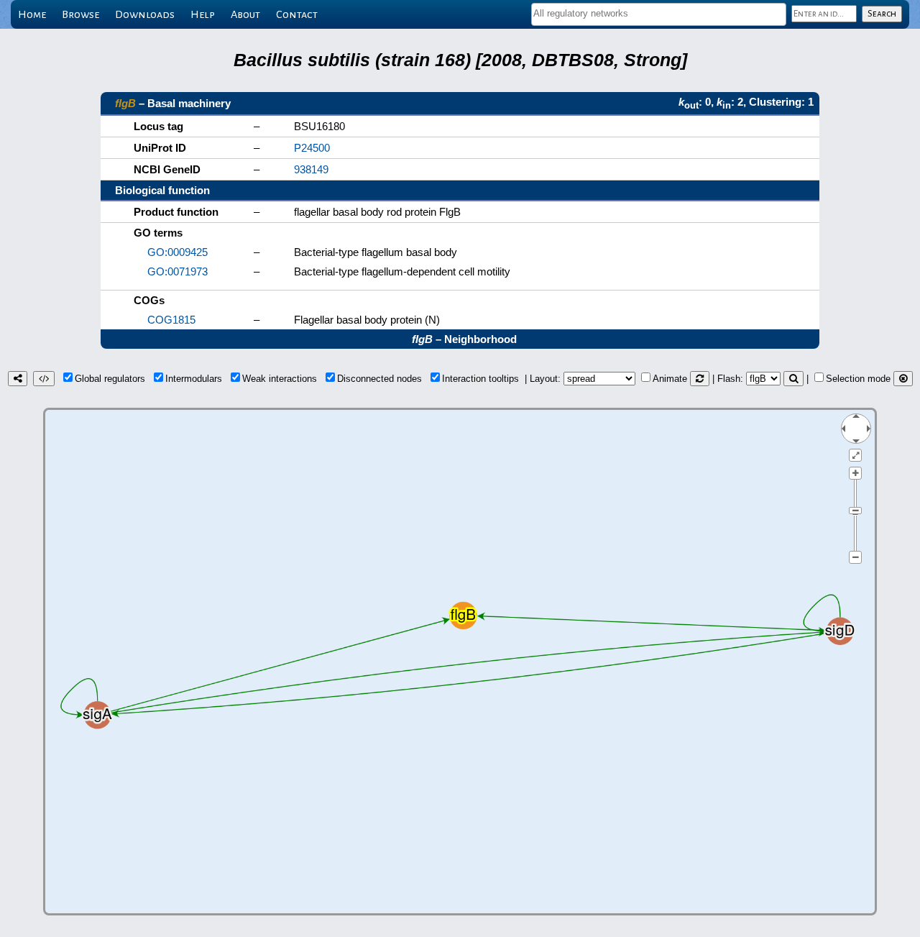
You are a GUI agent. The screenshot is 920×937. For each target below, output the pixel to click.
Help (202, 14)
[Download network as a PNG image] (17, 378)
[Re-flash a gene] (793, 378)
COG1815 (171, 320)
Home (32, 14)
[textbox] (659, 13)
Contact (297, 14)
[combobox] (658, 14)
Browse (80, 14)
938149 (311, 169)
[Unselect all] (903, 378)
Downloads (145, 14)
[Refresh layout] (699, 378)
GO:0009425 (177, 252)
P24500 (312, 148)
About (245, 14)
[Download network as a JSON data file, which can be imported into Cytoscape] (44, 378)
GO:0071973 (177, 271)
